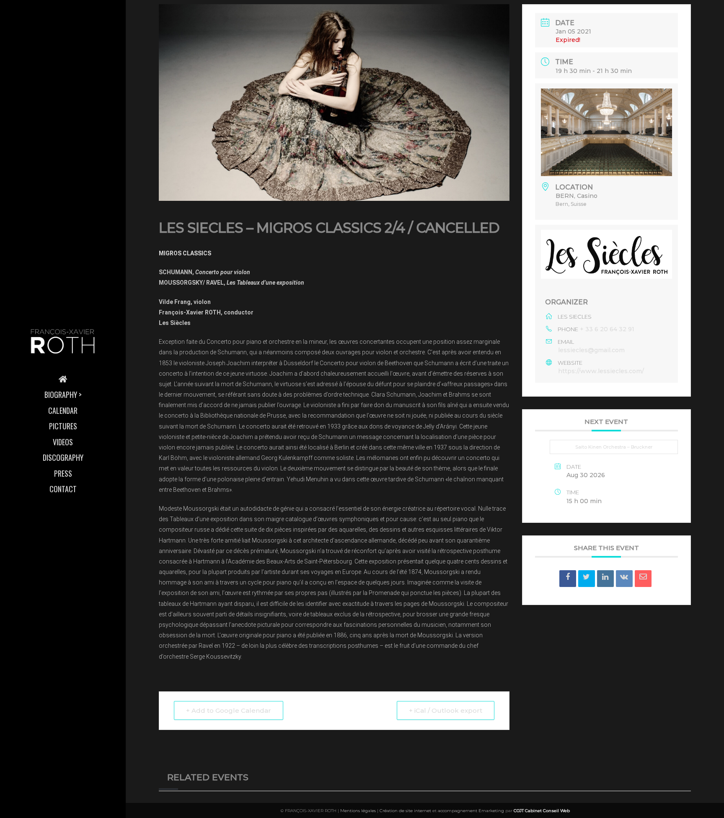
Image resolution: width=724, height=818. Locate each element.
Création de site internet (405, 810)
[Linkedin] (605, 578)
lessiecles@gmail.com (591, 350)
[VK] (624, 578)
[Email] (643, 578)
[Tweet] (586, 578)
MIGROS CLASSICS (185, 253)
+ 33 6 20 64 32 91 (607, 329)
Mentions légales (358, 810)
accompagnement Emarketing (471, 810)
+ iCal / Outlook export (445, 710)
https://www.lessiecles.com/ (601, 371)
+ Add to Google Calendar (228, 710)
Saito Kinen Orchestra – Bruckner (613, 447)
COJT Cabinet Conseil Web (542, 810)
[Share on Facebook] (567, 578)
